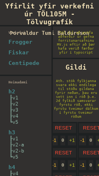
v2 (15, 104)
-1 (54, 140)
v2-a (18, 145)
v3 (15, 110)
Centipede (23, 63)
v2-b (18, 151)
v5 (15, 122)
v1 (15, 98)
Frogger (20, 42)
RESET (63, 128)
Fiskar (18, 52)
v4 (15, 116)
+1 (72, 140)
